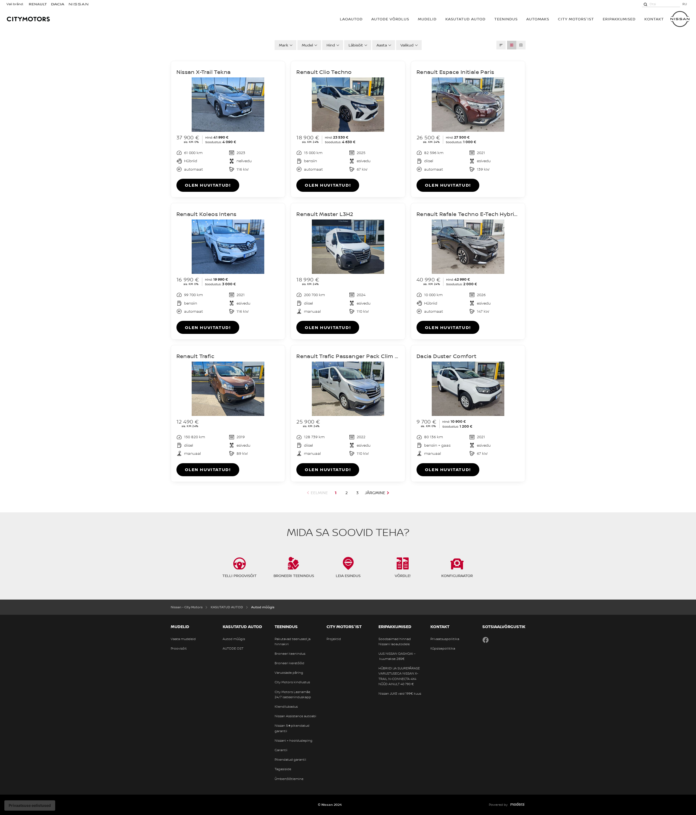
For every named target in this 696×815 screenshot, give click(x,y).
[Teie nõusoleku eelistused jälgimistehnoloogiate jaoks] (29, 805)
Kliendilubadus (286, 706)
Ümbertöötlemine (289, 779)
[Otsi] (645, 4)
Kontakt (654, 18)
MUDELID (427, 18)
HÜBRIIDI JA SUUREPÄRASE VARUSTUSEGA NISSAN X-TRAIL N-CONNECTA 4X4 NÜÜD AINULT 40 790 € (399, 676)
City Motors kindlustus (292, 682)
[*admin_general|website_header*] (679, 19)
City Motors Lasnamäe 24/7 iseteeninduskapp (293, 694)
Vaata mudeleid (183, 639)
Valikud (407, 45)
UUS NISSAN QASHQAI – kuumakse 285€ (396, 656)
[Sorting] (501, 45)
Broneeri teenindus (290, 653)
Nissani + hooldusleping (293, 740)
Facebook (485, 640)
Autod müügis (234, 639)
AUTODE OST (233, 648)
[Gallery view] (511, 45)
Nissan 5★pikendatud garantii (292, 728)
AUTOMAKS (537, 18)
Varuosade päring (289, 672)
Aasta (382, 45)
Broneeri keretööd (289, 663)
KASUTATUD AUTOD (465, 18)
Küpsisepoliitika (442, 648)
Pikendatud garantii (290, 759)
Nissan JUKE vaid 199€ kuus (399, 693)
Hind (331, 45)
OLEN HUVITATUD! (208, 185)
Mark (283, 45)
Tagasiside (283, 769)
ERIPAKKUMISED (619, 18)
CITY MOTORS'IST (576, 18)
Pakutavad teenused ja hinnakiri (292, 641)
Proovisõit (179, 648)
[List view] (521, 45)
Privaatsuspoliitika (444, 639)
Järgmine (375, 493)
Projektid (334, 639)
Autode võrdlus (390, 18)
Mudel (307, 45)
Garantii (281, 750)
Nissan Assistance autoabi (295, 716)
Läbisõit (356, 45)
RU (684, 4)
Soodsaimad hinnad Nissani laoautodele (394, 641)
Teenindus (506, 18)
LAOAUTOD (351, 18)
